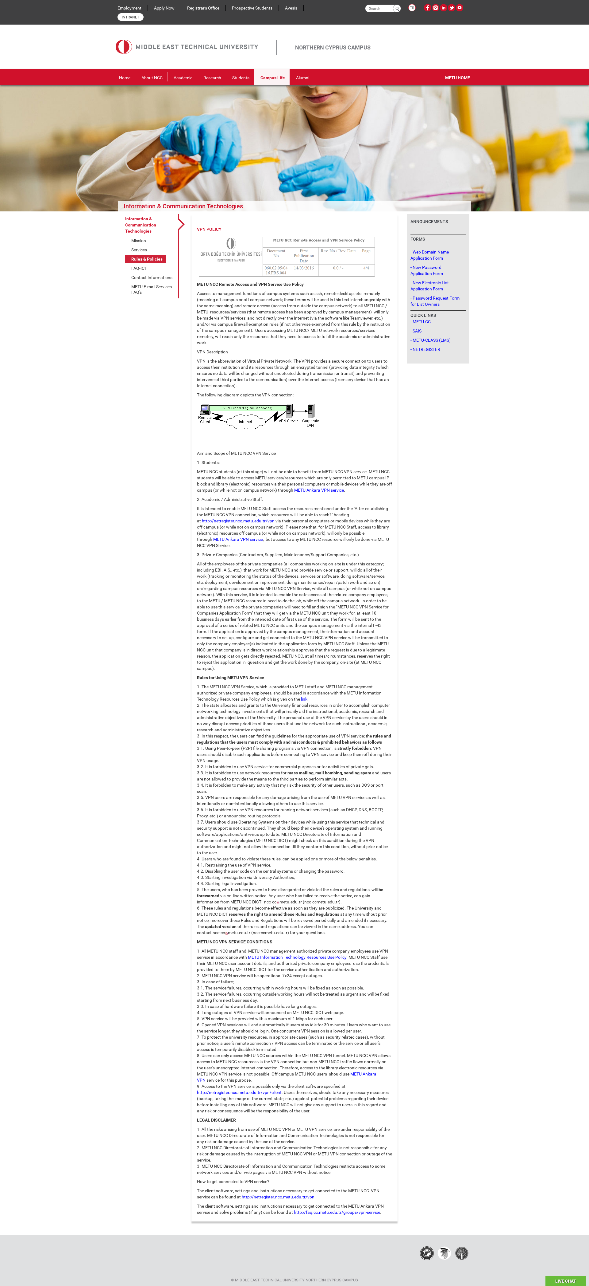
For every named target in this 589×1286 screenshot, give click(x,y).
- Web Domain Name (429, 252)
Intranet (130, 17)
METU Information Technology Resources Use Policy (297, 957)
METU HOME (457, 77)
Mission (138, 240)
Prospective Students (252, 8)
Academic (183, 77)
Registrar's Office (203, 8)
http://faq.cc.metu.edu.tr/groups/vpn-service (337, 1212)
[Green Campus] (444, 1252)
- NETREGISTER (425, 349)
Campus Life (272, 77)
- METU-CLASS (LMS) (430, 340)
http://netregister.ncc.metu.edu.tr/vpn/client (239, 1092)
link (304, 699)
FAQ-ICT (139, 268)
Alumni (302, 77)
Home (124, 77)
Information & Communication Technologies (140, 225)
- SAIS (416, 330)
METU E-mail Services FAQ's (151, 289)
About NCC (152, 77)
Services (139, 249)
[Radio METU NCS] (427, 1252)
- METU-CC (420, 321)
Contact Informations (151, 277)
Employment (129, 8)
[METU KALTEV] (462, 1252)
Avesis (291, 8)
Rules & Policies (147, 259)
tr (412, 8)
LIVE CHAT (565, 1281)
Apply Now (164, 8)
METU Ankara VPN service (319, 490)
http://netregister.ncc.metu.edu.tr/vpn (238, 520)
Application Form (426, 258)
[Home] (196, 40)
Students (240, 77)
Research (212, 77)
